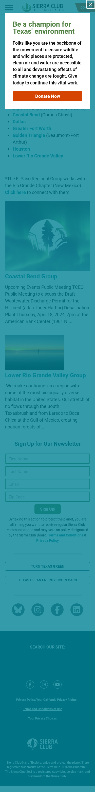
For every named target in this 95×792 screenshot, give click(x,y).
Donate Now (47, 96)
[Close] (90, 4)
